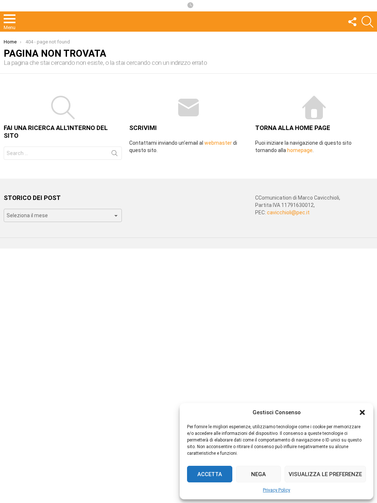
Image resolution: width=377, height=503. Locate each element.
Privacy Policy (276, 490)
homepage (300, 150)
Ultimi (190, 5)
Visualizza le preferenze (325, 474)
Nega (258, 474)
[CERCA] (367, 22)
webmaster (218, 143)
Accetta (209, 474)
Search (114, 155)
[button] (362, 412)
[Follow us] (352, 22)
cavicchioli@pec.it (288, 212)
